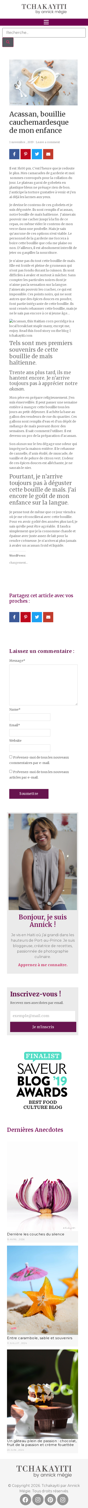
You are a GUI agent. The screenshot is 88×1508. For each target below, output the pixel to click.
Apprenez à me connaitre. (42, 965)
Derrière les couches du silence (36, 1234)
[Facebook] (25, 1499)
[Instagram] (38, 1499)
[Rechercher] (8, 42)
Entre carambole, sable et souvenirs (39, 1338)
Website (15, 740)
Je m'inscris (43, 1027)
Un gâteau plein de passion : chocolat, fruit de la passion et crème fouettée (41, 1443)
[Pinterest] (50, 1499)
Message (17, 660)
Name (15, 709)
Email (14, 725)
